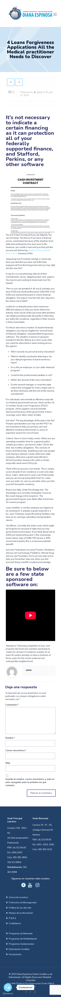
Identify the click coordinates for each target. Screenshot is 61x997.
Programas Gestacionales (21, 944)
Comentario (12, 704)
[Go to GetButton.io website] (8, 994)
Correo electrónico (15, 750)
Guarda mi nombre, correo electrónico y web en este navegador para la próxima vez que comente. (29, 782)
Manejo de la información (21, 913)
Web (7, 763)
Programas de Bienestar (21, 933)
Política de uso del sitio (20, 907)
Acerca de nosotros (18, 897)
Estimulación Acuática (19, 949)
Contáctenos (15, 923)
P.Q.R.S (12, 918)
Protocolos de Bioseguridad (22, 902)
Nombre (10, 738)
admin (40, 92)
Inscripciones (15, 954)
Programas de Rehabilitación (23, 938)
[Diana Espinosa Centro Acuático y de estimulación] (30, 12)
